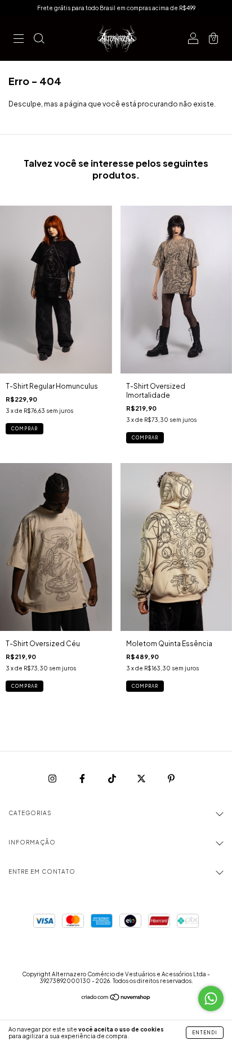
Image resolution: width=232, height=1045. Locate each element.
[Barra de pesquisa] (38, 39)
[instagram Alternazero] (53, 778)
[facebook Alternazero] (82, 778)
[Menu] (18, 39)
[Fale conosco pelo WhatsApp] (211, 998)
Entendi (204, 1032)
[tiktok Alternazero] (112, 778)
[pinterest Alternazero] (171, 778)
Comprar (24, 429)
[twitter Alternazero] (142, 778)
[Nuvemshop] (116, 998)
